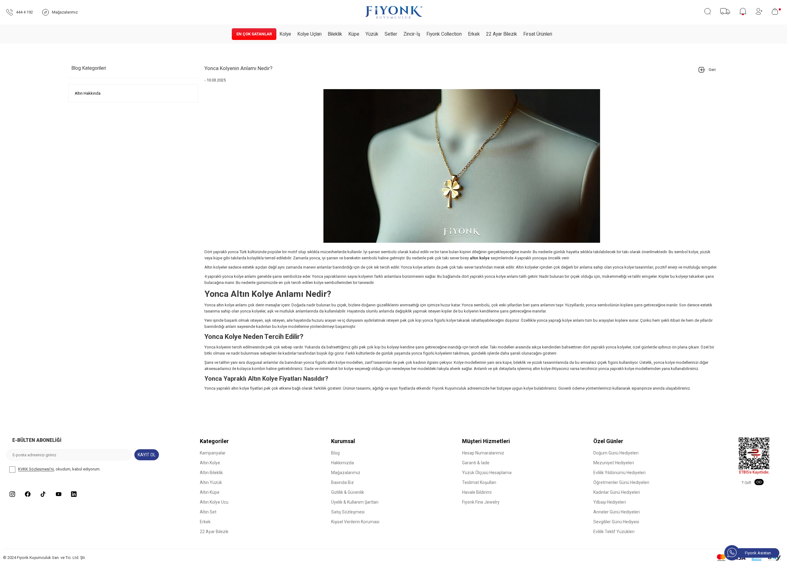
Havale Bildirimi (477, 492)
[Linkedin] (74, 494)
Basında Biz (342, 482)
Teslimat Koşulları (479, 482)
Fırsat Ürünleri (537, 34)
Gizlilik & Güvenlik (347, 492)
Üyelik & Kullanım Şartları (354, 502)
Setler (391, 34)
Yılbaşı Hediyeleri (609, 502)
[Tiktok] (43, 494)
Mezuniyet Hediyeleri (613, 462)
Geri (712, 69)
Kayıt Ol (147, 454)
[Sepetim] (776, 11)
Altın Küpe (209, 492)
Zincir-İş (411, 34)
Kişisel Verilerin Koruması (355, 521)
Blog (335, 452)
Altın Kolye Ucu (214, 502)
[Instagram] (12, 494)
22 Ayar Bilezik (501, 34)
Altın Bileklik (211, 472)
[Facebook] (28, 494)
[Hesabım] (759, 11)
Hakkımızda (342, 462)
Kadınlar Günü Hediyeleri (616, 492)
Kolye (285, 34)
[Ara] (707, 11)
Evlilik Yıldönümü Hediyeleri (619, 472)
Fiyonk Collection (444, 34)
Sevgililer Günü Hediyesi (616, 521)
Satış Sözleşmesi (348, 511)
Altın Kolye (210, 462)
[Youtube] (58, 494)
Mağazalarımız (345, 472)
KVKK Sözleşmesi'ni (36, 469)
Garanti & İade (475, 462)
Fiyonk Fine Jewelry (481, 502)
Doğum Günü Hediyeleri (616, 452)
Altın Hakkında (88, 93)
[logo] (394, 12)
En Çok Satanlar (254, 34)
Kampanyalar (213, 452)
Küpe (353, 34)
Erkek (474, 34)
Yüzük (372, 34)
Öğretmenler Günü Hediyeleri (621, 482)
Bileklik (335, 34)
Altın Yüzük (211, 482)
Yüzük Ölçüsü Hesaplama (487, 472)
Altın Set (208, 511)
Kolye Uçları (309, 34)
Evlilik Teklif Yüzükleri (614, 531)
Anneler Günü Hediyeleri (616, 511)
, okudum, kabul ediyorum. (59, 469)
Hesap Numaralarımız (483, 452)
